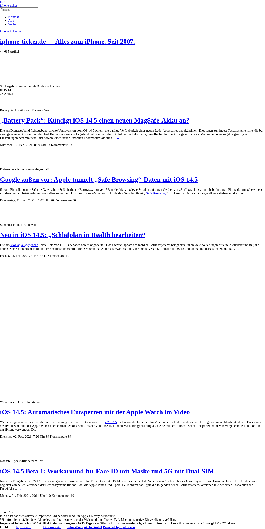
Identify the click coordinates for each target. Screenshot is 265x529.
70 (74, 200)
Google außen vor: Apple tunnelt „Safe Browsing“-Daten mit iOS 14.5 (99, 179)
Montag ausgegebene (24, 245)
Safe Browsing (156, 193)
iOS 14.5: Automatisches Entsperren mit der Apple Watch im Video (95, 412)
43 (67, 255)
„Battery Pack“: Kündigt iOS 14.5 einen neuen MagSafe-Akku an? (94, 120)
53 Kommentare (57, 145)
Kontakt (13, 17)
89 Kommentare (56, 436)
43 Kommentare (53, 255)
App (11, 20)
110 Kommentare (57, 495)
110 (71, 495)
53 (70, 145)
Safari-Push (75, 527)
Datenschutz (52, 527)
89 (69, 436)
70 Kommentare (61, 200)
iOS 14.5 (111, 422)
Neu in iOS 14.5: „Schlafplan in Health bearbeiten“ (72, 234)
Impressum (23, 527)
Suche (12, 24)
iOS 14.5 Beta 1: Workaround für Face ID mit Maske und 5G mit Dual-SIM (107, 471)
